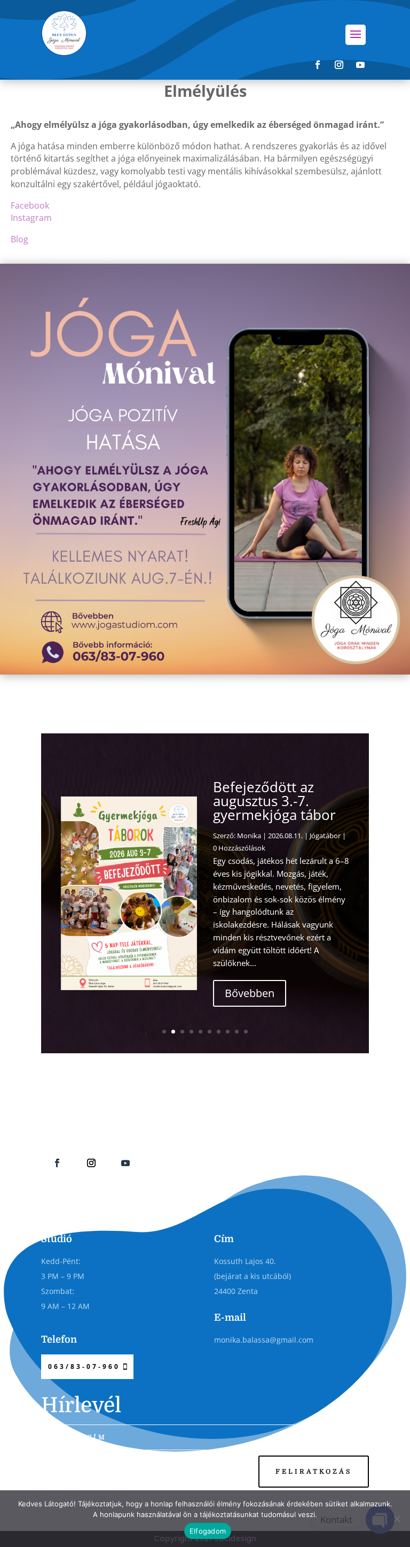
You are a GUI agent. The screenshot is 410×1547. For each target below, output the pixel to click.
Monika (249, 835)
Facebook (30, 205)
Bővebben (249, 993)
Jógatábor (325, 835)
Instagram (31, 218)
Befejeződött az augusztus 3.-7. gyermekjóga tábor (274, 800)
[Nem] (396, 1518)
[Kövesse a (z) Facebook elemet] (317, 64)
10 (246, 1031)
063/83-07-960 (84, 1366)
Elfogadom (208, 1531)
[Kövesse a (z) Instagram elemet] (339, 64)
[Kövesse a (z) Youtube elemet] (360, 64)
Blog (19, 239)
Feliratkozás (313, 1471)
